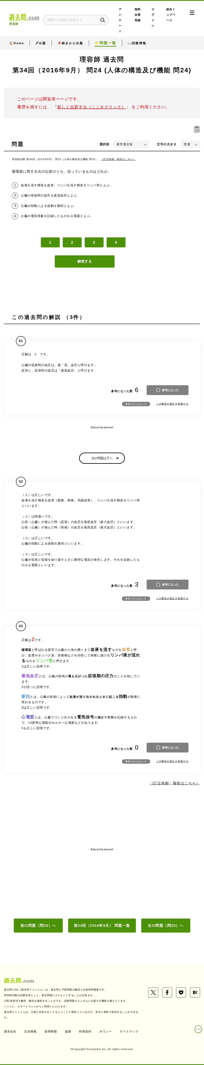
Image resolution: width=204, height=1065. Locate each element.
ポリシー (105, 1031)
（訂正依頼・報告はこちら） (118, 159)
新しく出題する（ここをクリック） (91, 107)
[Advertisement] (102, 883)
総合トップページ (171, 15)
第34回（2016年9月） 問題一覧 (102, 926)
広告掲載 (30, 1031)
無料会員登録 (138, 15)
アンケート (120, 20)
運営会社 (10, 1031)
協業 (68, 1031)
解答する (84, 261)
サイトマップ (129, 1031)
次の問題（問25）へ (165, 926)
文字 (167, 144)
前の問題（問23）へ (38, 926)
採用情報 (51, 1031)
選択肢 (105, 144)
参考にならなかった (136, 404)
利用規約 (85, 1031)
